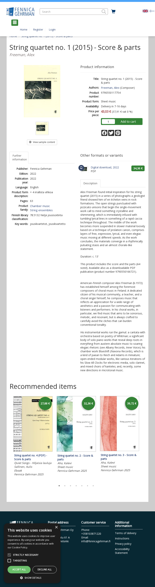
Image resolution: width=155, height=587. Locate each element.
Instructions (122, 538)
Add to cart (128, 121)
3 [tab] (70, 486)
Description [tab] (90, 183)
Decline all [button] (45, 569)
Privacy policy (123, 543)
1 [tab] (59, 486)
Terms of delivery (125, 533)
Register (38, 29)
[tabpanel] (33, 436)
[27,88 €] (33, 450)
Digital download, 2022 (105, 167)
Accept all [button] (19, 569)
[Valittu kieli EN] (145, 10)
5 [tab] (82, 486)
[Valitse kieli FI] (152, 10)
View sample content (43, 142)
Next (144, 438)
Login (52, 29)
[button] (104, 11)
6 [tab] (87, 486)
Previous (8, 438)
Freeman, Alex (110, 87)
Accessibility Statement (122, 551)
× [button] (56, 527)
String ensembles (41, 210)
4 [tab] (76, 486)
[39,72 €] (119, 450)
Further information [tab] (19, 157)
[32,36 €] (76, 451)
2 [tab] (65, 486)
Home (23, 29)
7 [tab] (93, 486)
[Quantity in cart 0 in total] (113, 11)
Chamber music (40, 206)
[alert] (32, 553)
